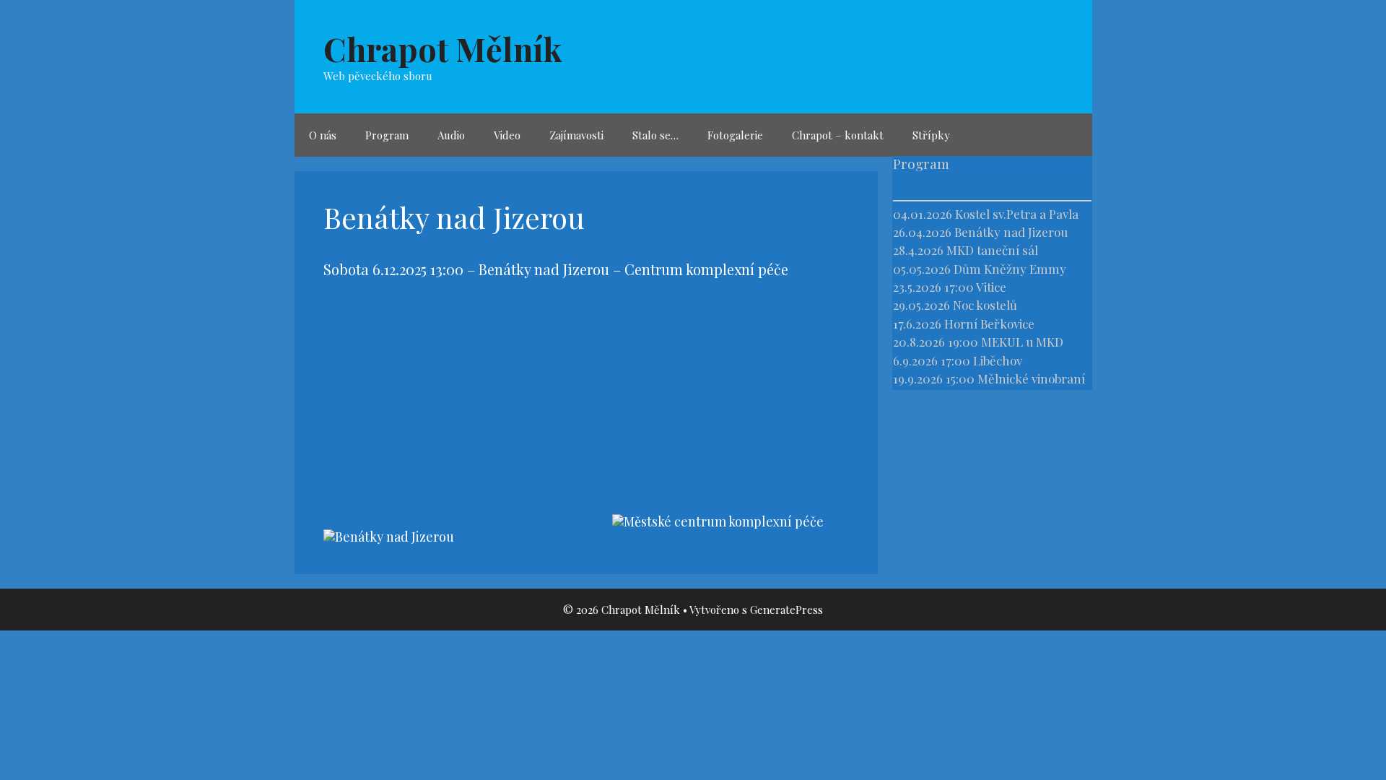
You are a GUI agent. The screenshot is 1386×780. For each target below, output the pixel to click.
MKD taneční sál (992, 250)
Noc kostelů (985, 305)
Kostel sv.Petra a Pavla (1016, 214)
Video (507, 135)
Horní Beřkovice (989, 324)
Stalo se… (655, 135)
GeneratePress (786, 609)
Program (387, 135)
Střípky (931, 135)
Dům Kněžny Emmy (1010, 269)
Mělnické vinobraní (1031, 378)
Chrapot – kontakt (838, 135)
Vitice (991, 287)
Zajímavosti (576, 135)
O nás (322, 135)
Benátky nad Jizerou (1011, 232)
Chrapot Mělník (442, 48)
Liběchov (997, 360)
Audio (451, 135)
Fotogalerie (735, 135)
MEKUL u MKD (1022, 342)
